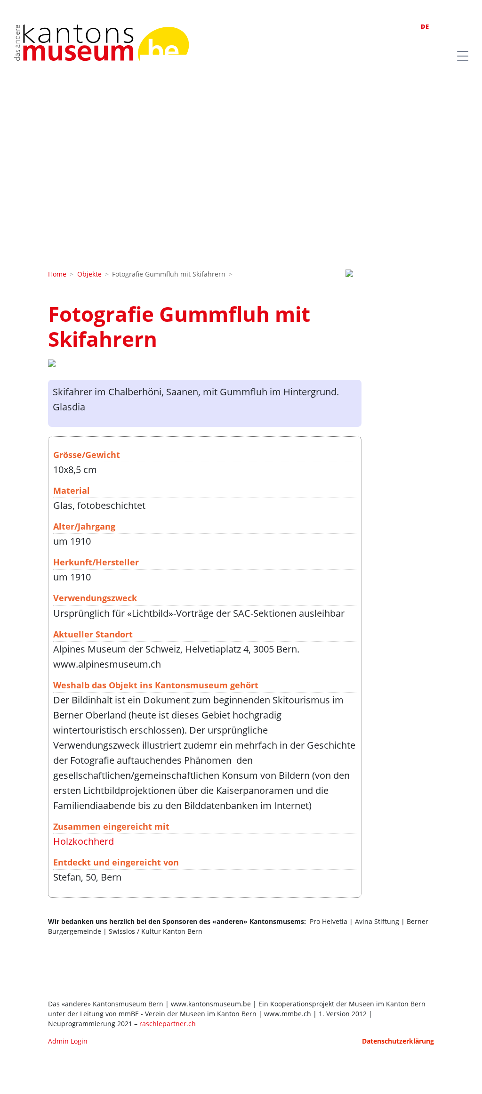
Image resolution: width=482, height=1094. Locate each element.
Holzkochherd (83, 841)
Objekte (89, 273)
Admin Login (68, 1041)
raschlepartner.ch (167, 1023)
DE (425, 26)
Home (57, 273)
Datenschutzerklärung (398, 1041)
